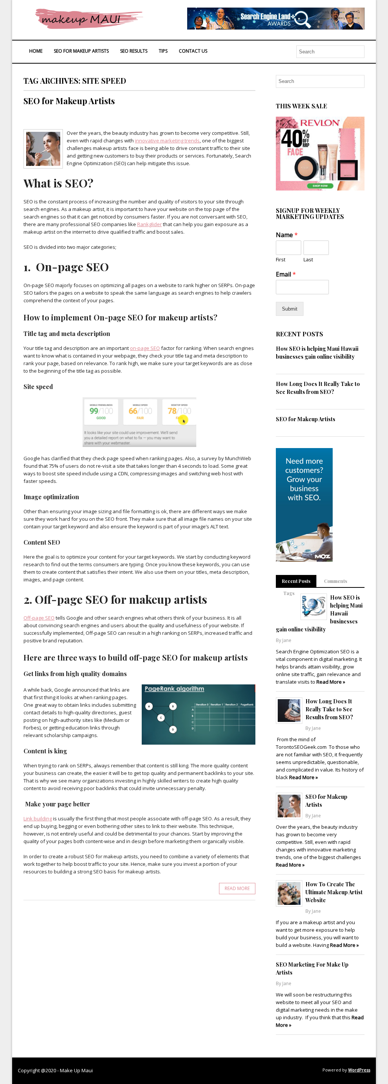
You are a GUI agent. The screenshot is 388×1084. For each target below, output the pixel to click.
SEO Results (133, 51)
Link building (37, 818)
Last (308, 259)
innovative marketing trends (167, 140)
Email (286, 274)
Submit (289, 309)
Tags (288, 593)
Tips (163, 51)
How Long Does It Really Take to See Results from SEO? (329, 709)
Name (287, 235)
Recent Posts (296, 581)
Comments (335, 581)
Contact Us (193, 51)
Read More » (330, 681)
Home (35, 51)
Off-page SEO (39, 617)
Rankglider (149, 224)
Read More (237, 888)
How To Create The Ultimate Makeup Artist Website (334, 892)
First (280, 259)
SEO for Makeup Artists (81, 51)
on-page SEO (145, 348)
